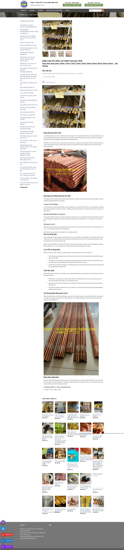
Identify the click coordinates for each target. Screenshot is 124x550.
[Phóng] (44, 48)
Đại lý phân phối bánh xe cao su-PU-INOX (28, 118)
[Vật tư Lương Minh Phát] (24, 4)
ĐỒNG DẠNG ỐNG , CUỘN (59, 483)
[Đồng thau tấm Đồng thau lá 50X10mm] (98, 428)
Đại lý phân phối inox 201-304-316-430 (29, 163)
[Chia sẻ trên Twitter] (46, 77)
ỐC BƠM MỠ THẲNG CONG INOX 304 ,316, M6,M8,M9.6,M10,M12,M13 (73, 416)
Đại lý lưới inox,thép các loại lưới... (28, 45)
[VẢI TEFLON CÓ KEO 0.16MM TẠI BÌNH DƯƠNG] (47, 453)
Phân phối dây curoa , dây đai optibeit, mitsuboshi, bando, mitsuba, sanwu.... (27, 58)
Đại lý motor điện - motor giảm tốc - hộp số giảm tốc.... (28, 179)
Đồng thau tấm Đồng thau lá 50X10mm (97, 437)
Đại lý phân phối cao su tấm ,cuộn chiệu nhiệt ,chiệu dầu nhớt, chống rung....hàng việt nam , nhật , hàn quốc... (28, 77)
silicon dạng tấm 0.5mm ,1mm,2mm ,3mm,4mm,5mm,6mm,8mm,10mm (50, 511)
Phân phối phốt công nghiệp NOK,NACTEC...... (27, 53)
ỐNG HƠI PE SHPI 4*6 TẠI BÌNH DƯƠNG (72, 487)
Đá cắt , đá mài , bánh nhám (27, 93)
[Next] (69, 35)
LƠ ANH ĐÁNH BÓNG (60, 461)
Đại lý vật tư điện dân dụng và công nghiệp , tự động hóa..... (29, 183)
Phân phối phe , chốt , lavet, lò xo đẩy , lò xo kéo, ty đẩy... (28, 64)
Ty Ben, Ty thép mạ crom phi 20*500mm (60, 416)
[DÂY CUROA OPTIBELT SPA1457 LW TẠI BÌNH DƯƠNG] (47, 428)
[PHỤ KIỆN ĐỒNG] (73, 501)
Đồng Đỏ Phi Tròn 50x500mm (97, 416)
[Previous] (44, 35)
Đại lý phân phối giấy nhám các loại (29, 105)
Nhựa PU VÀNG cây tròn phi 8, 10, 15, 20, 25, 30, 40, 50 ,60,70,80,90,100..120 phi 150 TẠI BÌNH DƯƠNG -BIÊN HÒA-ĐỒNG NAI (60, 440)
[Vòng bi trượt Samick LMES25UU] (85, 407)
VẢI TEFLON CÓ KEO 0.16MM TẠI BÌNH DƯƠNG (47, 463)
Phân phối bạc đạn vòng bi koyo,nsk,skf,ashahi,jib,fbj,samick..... (29, 26)
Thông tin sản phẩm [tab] (50, 82)
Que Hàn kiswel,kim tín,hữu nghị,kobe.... (26, 123)
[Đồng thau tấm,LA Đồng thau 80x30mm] (85, 427)
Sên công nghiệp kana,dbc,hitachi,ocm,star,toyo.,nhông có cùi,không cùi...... (29, 31)
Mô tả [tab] (43, 82)
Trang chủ (23, 10)
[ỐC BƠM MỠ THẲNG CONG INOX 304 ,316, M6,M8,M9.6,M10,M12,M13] (73, 407)
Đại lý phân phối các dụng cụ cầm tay (28, 83)
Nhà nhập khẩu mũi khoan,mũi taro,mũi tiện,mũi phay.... (27, 127)
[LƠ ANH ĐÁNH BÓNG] (60, 453)
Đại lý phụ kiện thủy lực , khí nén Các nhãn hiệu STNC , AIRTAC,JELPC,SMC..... (28, 153)
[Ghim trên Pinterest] (51, 77)
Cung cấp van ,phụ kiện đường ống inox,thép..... (28, 101)
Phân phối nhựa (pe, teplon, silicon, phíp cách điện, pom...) (28, 49)
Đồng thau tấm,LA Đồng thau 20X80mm (47, 416)
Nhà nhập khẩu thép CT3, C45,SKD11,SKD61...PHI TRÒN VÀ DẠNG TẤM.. (28, 146)
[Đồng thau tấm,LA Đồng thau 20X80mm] (47, 407)
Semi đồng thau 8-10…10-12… (98, 490)
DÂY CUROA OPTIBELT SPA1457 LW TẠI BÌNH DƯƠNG (47, 438)
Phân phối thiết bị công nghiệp (54, 10)
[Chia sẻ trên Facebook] (43, 77)
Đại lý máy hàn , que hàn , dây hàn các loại (28, 96)
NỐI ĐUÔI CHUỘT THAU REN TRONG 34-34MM (98, 510)
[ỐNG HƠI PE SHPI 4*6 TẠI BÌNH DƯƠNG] (73, 478)
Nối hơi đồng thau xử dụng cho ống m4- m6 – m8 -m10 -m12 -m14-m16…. (72, 466)
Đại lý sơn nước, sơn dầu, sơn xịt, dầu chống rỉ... (28, 141)
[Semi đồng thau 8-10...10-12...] (98, 480)
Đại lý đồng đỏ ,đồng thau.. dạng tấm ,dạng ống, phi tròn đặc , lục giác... (28, 168)
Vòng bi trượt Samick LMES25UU (85, 416)
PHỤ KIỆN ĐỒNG (71, 509)
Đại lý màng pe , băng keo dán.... (28, 115)
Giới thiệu (32, 10)
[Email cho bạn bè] (48, 77)
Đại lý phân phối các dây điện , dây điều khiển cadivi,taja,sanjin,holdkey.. (28, 69)
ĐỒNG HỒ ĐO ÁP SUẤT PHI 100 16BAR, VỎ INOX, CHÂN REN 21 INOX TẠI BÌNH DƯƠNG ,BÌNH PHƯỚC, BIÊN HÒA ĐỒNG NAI (98, 465)
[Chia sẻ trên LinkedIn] (54, 77)
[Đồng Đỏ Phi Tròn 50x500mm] (98, 407)
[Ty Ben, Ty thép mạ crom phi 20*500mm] (60, 407)
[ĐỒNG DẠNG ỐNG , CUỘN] (60, 477)
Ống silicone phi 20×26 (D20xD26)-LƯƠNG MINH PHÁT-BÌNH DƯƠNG (47, 488)
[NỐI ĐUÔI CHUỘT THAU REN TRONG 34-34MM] (98, 501)
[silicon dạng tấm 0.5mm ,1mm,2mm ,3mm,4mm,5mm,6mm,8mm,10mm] (47, 501)
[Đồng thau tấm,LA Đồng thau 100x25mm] (60, 501)
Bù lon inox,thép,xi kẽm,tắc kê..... (28, 112)
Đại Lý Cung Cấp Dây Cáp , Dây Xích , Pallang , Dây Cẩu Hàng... (27, 174)
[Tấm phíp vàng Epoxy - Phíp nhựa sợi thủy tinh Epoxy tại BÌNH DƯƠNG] (85, 501)
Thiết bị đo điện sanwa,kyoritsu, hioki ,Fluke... (28, 108)
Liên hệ (67, 10)
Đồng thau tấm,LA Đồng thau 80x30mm (85, 435)
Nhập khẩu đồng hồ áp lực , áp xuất (29, 90)
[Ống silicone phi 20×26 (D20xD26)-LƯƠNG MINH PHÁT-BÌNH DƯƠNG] (47, 478)
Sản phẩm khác (34, 15)
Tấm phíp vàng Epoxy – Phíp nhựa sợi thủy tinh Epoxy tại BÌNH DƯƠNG (85, 511)
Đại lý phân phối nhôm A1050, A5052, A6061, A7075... (27, 158)
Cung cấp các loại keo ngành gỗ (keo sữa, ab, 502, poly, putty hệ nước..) (28, 37)
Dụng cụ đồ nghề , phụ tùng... (27, 42)
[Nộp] (103, 10)
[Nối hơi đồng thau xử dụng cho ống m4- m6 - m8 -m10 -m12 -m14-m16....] (73, 455)
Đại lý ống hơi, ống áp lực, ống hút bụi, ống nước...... (28, 136)
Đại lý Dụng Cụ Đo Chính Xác (27, 87)
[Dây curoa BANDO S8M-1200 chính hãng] (85, 478)
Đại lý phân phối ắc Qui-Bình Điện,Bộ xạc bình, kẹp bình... (27, 132)
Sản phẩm (40, 10)
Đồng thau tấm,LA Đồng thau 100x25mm (60, 510)
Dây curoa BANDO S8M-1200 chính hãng (85, 487)
